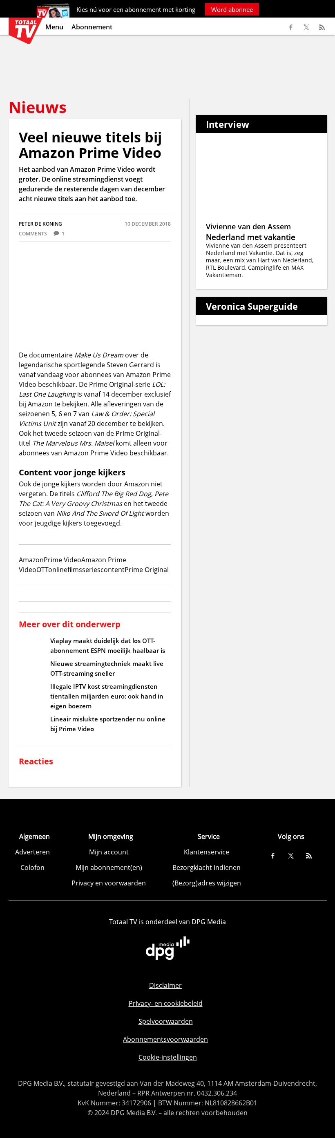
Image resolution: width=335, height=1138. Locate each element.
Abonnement (91, 26)
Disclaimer (165, 985)
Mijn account (109, 851)
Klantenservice (206, 851)
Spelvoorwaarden (165, 1021)
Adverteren (32, 851)
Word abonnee (232, 9)
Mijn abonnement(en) (109, 867)
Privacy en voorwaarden (108, 882)
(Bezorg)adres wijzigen (206, 882)
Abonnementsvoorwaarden (165, 1039)
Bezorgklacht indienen (206, 867)
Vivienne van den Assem (248, 226)
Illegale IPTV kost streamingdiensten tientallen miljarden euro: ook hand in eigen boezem (106, 696)
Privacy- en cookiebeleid (166, 1003)
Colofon (32, 867)
